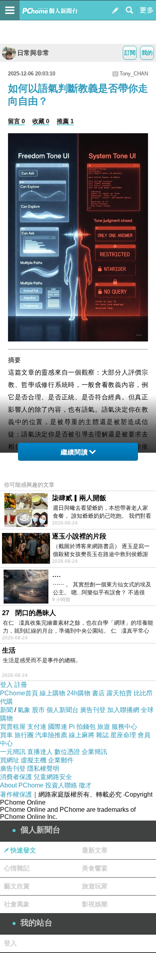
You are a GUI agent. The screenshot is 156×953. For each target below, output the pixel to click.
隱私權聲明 (43, 768)
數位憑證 (67, 751)
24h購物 (78, 693)
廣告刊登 (93, 709)
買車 (6, 735)
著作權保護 (16, 794)
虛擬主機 (33, 760)
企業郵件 (61, 760)
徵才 (85, 785)
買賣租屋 (13, 726)
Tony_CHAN (134, 74)
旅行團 (24, 735)
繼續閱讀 (74, 452)
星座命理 (123, 735)
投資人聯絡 (61, 785)
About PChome (22, 785)
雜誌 (102, 735)
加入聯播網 (123, 709)
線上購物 (52, 693)
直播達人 (40, 751)
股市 (38, 709)
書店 (98, 693)
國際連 (57, 726)
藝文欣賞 (17, 886)
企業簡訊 (94, 751)
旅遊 (103, 726)
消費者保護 (16, 776)
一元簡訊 (13, 751)
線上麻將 (81, 735)
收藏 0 (40, 121)
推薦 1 (65, 121)
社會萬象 (17, 904)
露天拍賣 (119, 693)
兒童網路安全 (53, 776)
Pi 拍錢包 (82, 726)
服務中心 (124, 726)
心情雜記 (17, 868)
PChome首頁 (19, 693)
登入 (6, 684)
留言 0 (16, 121)
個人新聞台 (62, 709)
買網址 (9, 760)
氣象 (24, 709)
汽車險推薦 (51, 735)
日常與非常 (33, 52)
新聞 (6, 709)
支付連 (36, 726)
